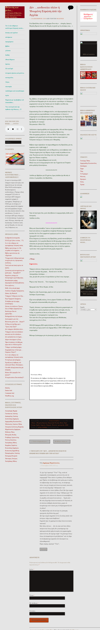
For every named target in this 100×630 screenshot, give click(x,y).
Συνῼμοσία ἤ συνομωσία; (12, 238)
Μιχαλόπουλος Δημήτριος (12, 429)
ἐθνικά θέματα (10, 59)
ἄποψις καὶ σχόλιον (11, 33)
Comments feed (9, 393)
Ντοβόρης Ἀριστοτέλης (12, 437)
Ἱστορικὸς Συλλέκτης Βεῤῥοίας (14, 427)
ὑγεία (7, 95)
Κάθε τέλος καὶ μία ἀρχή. (12, 288)
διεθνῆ (7, 55)
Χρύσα (82, 184)
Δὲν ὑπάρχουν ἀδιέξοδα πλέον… (14, 329)
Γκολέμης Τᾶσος (85, 161)
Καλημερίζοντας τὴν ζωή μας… (14, 316)
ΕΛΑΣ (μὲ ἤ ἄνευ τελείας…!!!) (14, 240)
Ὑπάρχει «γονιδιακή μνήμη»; (13, 347)
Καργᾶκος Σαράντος (11, 445)
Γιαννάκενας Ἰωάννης (11, 413)
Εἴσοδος (7, 388)
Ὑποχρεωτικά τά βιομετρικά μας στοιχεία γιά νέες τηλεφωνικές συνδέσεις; (14, 260)
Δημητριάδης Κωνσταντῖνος (13, 421)
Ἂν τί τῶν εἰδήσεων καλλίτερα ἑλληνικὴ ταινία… (14, 27)
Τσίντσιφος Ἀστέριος (11, 458)
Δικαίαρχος (83, 166)
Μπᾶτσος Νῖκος (10, 432)
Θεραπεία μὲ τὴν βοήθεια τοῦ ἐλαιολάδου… (14, 101)
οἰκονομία (8, 86)
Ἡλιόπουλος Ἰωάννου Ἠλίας (13, 424)
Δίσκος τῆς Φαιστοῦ (11, 293)
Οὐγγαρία (48, 425)
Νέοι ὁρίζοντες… (10, 285)
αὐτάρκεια (8, 37)
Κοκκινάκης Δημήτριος (12, 448)
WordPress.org (9, 396)
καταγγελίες (9, 77)
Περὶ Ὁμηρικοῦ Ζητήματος (13, 299)
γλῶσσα (7, 50)
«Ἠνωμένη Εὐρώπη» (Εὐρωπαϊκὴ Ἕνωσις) (47, 423)
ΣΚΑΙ (66, 425)
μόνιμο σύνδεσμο (42, 427)
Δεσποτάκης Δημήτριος (12, 419)
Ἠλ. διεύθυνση (33, 603)
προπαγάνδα (61, 425)
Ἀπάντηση (43, 549)
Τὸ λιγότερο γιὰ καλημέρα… (13, 360)
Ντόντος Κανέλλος (10, 440)
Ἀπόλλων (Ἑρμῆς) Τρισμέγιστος (14, 291)
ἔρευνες (7, 64)
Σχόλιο (31, 569)
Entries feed (8, 390)
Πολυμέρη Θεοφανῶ (11, 456)
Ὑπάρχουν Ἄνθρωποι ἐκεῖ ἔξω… (14, 296)
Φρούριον (83, 179)
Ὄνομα (32, 595)
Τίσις (81, 171)
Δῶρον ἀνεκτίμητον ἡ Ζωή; (13, 339)
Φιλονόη (60, 18)
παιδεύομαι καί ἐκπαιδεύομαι (14, 91)
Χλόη (82, 182)
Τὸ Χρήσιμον (84, 174)
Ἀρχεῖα (82, 307)
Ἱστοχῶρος (32, 611)
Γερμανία (42, 425)
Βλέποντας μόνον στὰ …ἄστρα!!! (15, 322)
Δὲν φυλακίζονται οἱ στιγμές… (14, 337)
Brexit (61, 423)
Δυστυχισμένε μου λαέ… (12, 319)
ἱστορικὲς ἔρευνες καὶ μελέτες (14, 73)
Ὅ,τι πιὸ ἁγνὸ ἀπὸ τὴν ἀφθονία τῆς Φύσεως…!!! (13, 108)
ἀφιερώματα (9, 42)
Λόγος (7, 82)
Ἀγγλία (38, 425)
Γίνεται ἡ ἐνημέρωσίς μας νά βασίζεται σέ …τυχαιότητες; (40, 441)
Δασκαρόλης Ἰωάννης (11, 416)
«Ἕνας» (33, 423)
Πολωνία (54, 425)
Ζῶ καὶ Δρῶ (9, 68)
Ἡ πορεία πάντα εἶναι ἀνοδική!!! (14, 377)
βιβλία (7, 46)
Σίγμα (82, 168)
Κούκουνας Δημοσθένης (12, 451)
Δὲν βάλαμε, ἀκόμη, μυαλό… (62, 441)
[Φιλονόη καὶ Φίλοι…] (15, 19)
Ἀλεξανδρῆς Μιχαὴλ (11, 411)
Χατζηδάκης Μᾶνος (11, 443)
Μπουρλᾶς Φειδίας (10, 435)
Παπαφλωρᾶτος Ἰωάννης (12, 453)
